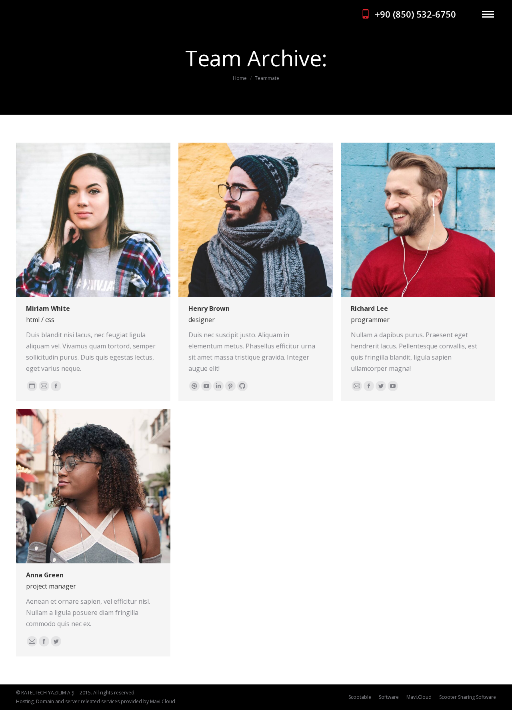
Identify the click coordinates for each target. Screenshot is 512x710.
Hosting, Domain (35, 701)
